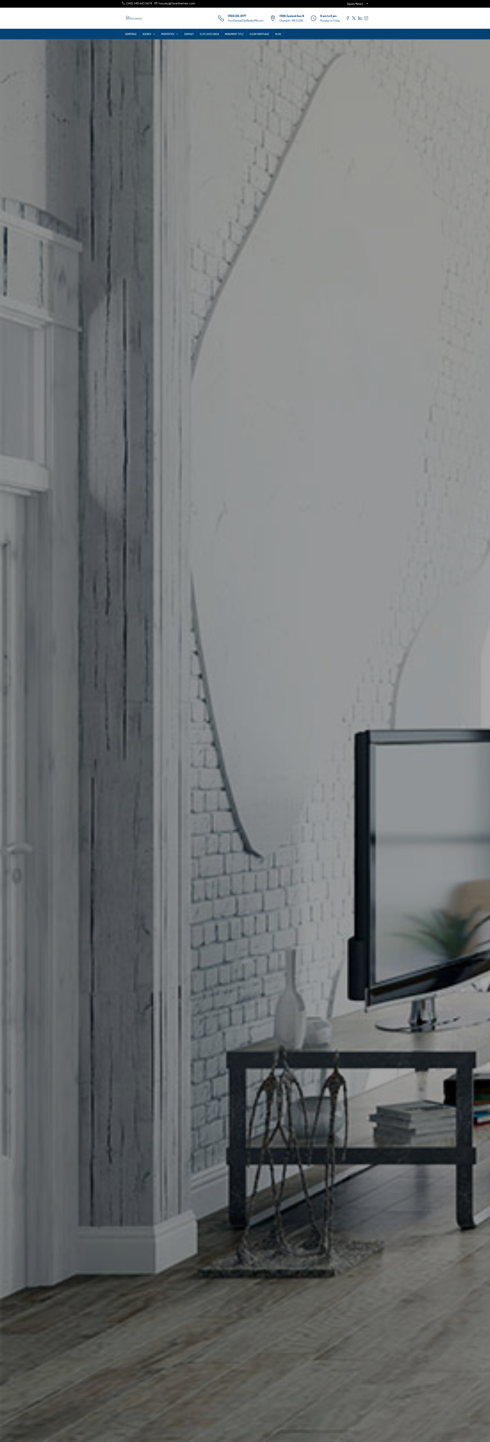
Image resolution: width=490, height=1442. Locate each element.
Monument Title (234, 34)
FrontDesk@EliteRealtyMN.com (245, 20)
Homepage (131, 34)
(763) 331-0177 (237, 16)
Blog (278, 34)
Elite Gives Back (209, 34)
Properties (167, 34)
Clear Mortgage (259, 34)
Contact (189, 34)
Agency (147, 34)
